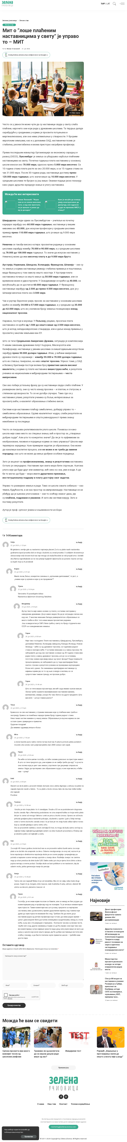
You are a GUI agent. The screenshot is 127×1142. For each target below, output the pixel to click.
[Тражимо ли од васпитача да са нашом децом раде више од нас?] (48, 1037)
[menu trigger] (121, 3)
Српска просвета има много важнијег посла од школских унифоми (16, 1054)
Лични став (9, 25)
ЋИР (103, 3)
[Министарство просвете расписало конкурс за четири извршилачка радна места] (96, 966)
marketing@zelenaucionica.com (63, 1127)
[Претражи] (113, 3)
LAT (108, 3)
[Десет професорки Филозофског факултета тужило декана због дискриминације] (96, 916)
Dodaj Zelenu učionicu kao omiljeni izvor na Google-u (28, 55)
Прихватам (29, 1137)
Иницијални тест (73, 1051)
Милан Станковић (13, 48)
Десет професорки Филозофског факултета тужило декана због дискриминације (113, 914)
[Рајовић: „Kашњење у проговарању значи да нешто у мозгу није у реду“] (111, 1037)
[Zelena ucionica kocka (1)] (107, 841)
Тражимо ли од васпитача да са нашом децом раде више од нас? (46, 1054)
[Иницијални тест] (79, 1037)
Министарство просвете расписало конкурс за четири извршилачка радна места (114, 964)
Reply (80, 542)
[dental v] (107, 876)
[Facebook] (61, 1097)
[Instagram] (66, 1097)
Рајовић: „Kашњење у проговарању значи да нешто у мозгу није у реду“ (110, 1054)
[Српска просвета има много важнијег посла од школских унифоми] (16, 1037)
